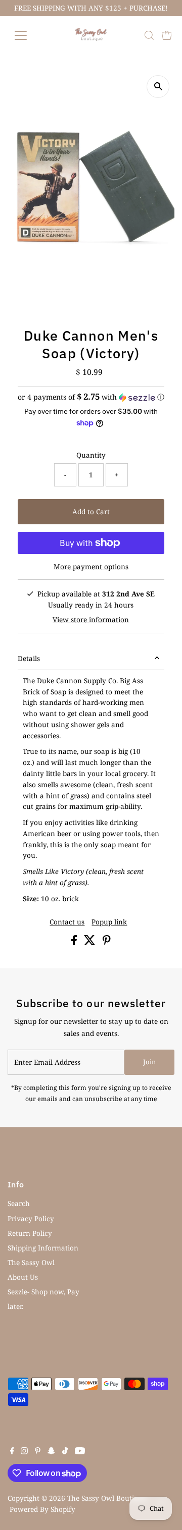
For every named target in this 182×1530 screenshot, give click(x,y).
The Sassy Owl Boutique (106, 1498)
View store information (91, 619)
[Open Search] (149, 35)
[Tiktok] (65, 1452)
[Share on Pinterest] (107, 942)
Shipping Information (43, 1247)
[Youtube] (79, 1452)
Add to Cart (91, 511)
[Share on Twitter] (91, 942)
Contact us (67, 921)
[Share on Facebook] (75, 942)
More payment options (91, 566)
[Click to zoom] (158, 86)
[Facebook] (12, 1452)
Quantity (91, 455)
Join (149, 1061)
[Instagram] (24, 1452)
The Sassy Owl (31, 1262)
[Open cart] (167, 35)
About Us (23, 1277)
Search (19, 1203)
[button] (91, 397)
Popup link (109, 921)
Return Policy (30, 1233)
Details (29, 658)
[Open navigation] (27, 35)
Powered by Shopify (42, 1509)
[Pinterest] (37, 1452)
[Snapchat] (51, 1452)
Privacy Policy (31, 1218)
